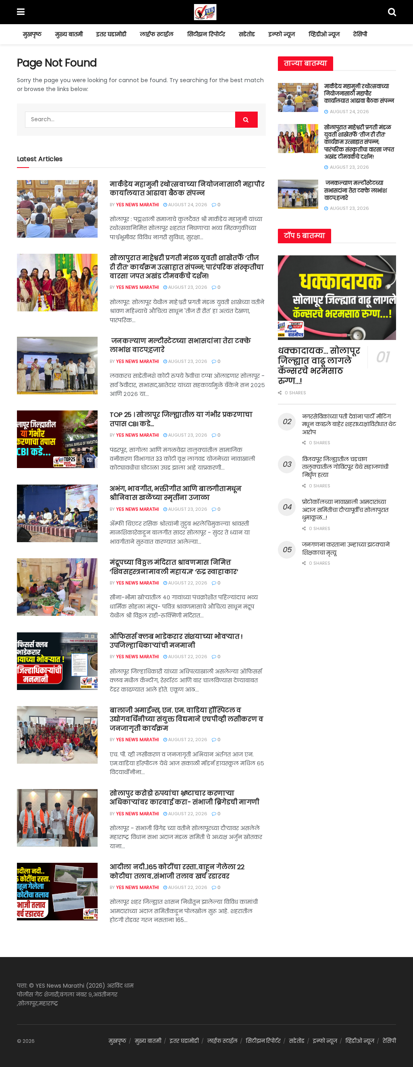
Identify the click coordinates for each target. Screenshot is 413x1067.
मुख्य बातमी (69, 34)
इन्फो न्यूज (282, 34)
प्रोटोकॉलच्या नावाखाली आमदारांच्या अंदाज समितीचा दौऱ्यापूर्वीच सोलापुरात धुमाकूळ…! (345, 510)
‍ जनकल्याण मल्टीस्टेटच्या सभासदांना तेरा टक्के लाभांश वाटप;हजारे (180, 345)
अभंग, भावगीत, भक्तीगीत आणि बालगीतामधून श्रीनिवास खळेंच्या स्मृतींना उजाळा (176, 493)
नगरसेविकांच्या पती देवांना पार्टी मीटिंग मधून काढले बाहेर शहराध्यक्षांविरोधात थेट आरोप (349, 424)
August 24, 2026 (187, 204)
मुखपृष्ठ (32, 34)
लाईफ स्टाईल (156, 34)
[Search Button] (246, 120)
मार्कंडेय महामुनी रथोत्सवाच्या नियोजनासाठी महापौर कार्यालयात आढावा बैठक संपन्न (187, 189)
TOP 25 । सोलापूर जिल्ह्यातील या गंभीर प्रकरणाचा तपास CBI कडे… (181, 419)
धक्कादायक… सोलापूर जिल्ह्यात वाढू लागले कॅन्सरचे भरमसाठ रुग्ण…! (319, 366)
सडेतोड (247, 34)
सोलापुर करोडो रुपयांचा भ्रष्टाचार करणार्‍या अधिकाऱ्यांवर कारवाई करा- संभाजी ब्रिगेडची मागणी (184, 798)
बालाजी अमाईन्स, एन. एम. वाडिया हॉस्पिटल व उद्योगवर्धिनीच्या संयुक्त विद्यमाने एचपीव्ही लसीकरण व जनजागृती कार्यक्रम (186, 719)
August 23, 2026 (187, 287)
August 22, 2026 (187, 583)
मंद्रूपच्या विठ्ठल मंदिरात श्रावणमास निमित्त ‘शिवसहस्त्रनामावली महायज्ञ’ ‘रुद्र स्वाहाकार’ (174, 567)
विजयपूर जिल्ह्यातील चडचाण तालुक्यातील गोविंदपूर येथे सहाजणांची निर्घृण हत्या (345, 467)
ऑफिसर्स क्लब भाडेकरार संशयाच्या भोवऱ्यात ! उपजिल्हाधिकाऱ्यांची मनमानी (176, 641)
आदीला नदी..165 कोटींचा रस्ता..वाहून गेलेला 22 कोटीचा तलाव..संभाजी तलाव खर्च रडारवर (177, 871)
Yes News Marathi (137, 204)
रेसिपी (360, 34)
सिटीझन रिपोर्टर (206, 34)
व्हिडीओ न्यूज (324, 34)
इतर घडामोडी (111, 34)
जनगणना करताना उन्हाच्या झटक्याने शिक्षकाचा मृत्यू (346, 549)
